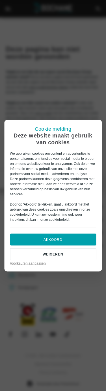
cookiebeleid (20, 214)
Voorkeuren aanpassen (28, 263)
